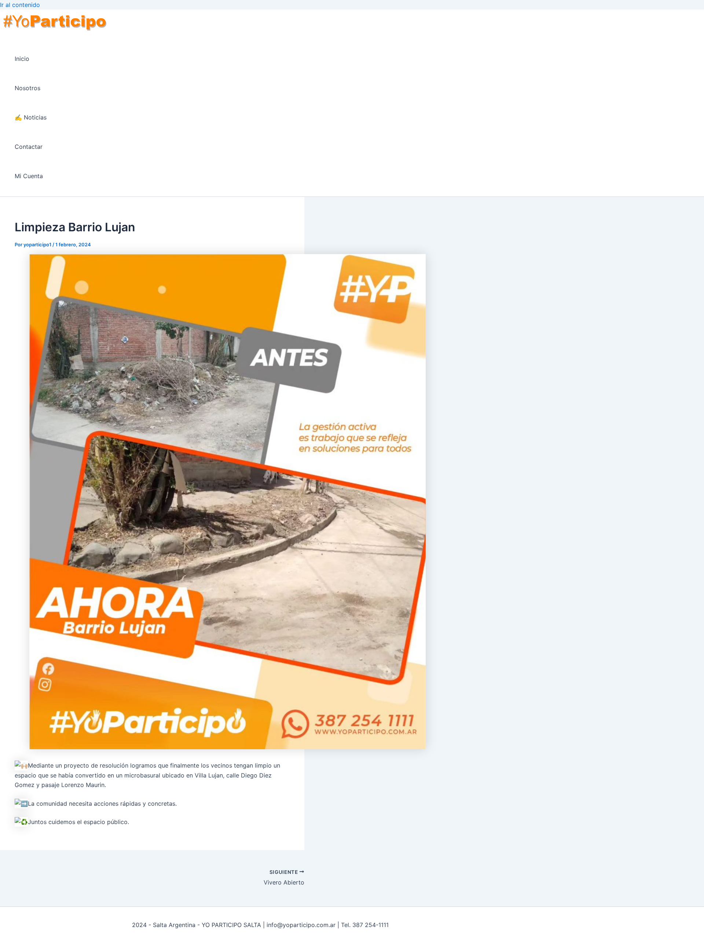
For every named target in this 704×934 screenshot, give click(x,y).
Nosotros (27, 88)
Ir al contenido (20, 4)
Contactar (29, 146)
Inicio (22, 58)
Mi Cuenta (29, 176)
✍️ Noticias (31, 117)
